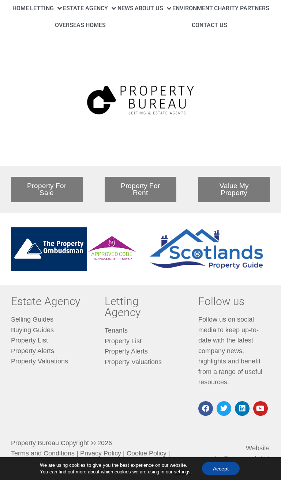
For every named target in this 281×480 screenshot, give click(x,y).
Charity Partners (241, 8)
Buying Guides (32, 330)
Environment (192, 8)
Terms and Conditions (43, 453)
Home (20, 8)
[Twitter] (224, 408)
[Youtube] (260, 408)
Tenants (116, 330)
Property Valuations (39, 361)
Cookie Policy (146, 453)
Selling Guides (32, 319)
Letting (42, 8)
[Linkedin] (242, 408)
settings (182, 471)
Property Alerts (32, 351)
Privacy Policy (100, 453)
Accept (221, 469)
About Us (149, 8)
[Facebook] (205, 408)
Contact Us (209, 25)
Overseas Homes (80, 25)
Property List (29, 340)
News (125, 8)
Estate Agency (85, 8)
